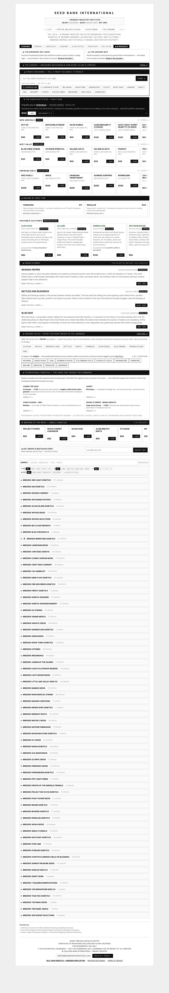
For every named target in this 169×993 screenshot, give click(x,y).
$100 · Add (141, 305)
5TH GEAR (125, 429)
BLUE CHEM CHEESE (30, 149)
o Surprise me (30, 87)
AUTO (44, 469)
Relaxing (67, 87)
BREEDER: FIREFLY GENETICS (44, 591)
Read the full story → (32, 283)
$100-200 (79, 469)
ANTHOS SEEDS (135, 229)
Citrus (45, 92)
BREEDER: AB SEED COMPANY (41, 494)
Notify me (140, 450)
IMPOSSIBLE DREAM (55, 125)
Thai (51, 361)
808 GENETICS (51, 178)
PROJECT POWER (31, 429)
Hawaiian (135, 361)
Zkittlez (67, 346)
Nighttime (80, 87)
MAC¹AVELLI (27, 175)
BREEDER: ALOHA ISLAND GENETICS (56, 507)
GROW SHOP (93, 46)
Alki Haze (26, 226)
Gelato (38, 346)
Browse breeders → (66, 58)
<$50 (63, 469)
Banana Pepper (31, 269)
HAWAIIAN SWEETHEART (76, 176)
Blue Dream (119, 346)
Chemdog (90, 346)
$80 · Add (142, 327)
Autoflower (58, 92)
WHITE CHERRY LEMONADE (54, 430)
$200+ (87, 469)
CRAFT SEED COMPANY (30, 178)
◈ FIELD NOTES (78, 46)
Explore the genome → (115, 58)
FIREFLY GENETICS (58, 422)
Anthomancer (137, 226)
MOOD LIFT (47, 472)
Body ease (118, 87)
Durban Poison (65, 361)
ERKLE (48, 175)
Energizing (94, 87)
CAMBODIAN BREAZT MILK (148, 176)
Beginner (72, 92)
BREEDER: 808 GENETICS (42, 487)
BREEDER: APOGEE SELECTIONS (45, 520)
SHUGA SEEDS (57, 105)
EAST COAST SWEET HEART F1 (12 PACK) (128, 126)
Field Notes (119, 356)
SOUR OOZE (77, 429)
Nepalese (50, 365)
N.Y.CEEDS (122, 178)
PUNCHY (122, 149)
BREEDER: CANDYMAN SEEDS (49, 546)
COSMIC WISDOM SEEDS (127, 270)
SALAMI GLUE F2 (102, 149)
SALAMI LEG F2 (77, 149)
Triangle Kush (136, 346)
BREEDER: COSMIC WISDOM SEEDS (49, 559)
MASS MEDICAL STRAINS (67, 229)
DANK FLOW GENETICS (30, 128)
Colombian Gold (84, 361)
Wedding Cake (53, 346)
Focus (106, 87)
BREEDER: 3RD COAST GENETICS (42, 481)
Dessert (34, 92)
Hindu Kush (40, 361)
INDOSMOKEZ (26, 152)
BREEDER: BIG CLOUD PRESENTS (40, 526)
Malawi (26, 365)
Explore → (142, 334)
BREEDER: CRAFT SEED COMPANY (48, 565)
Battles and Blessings (35, 291)
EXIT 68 (24, 125)
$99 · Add (142, 284)
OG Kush (27, 346)
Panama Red (121, 361)
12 (110, 469)
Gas (25, 92)
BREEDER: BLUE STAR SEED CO (53, 533)
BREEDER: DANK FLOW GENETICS (42, 578)
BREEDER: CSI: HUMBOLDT (51, 572)
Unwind (131, 87)
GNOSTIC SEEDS (132, 291)
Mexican (38, 365)
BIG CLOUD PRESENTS (127, 152)
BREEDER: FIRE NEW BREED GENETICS (49, 585)
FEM (38, 469)
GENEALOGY (51, 46)
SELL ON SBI (106, 46)
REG (33, 469)
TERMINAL (38, 46)
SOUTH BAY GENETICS (30, 229)
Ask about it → (45, 113)
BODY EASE (37, 472)
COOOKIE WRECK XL (55, 149)
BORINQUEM (124, 175)
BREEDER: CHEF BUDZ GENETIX (41, 552)
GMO (25, 351)
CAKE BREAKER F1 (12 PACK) (102, 126)
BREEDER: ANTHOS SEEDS (42, 513)
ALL (28, 469)
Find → (141, 78)
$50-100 (70, 469)
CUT (49, 469)
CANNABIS (25, 46)
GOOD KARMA (76, 125)
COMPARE (64, 46)
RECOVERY (57, 472)
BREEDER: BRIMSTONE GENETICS (66, 539)
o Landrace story (50, 87)
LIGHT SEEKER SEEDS (102, 130)
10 (107, 469)
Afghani (27, 361)
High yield (86, 92)
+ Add (31, 113)
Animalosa (41, 105)
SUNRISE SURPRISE (103, 175)
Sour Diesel (104, 346)
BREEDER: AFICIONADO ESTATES (41, 500)
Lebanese (62, 365)
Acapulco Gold (104, 361)
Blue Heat (27, 313)
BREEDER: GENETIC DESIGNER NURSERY (48, 604)
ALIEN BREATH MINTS (102, 430)
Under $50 (100, 92)
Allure (61, 226)
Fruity (141, 87)
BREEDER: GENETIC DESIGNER (40, 598)
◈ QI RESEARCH (121, 46)
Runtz (79, 346)
